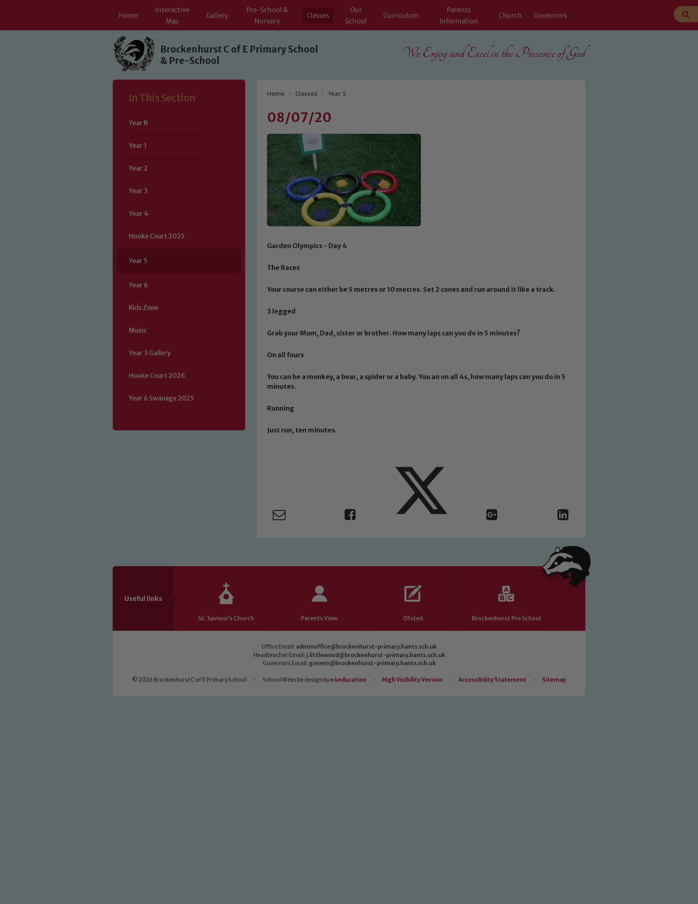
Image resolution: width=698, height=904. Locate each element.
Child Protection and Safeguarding (349, 530)
